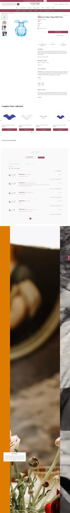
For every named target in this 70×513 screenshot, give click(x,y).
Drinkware (30, 10)
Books (43, 7)
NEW (17, 7)
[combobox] (10, 4)
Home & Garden (47, 10)
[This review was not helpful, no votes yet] (60, 179)
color (10, 168)
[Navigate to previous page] (28, 218)
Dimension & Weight (42, 60)
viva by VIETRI (22, 7)
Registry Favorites (36, 7)
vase (12, 168)
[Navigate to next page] (42, 218)
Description (40, 49)
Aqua (39, 25)
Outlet (53, 7)
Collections (29, 7)
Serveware (24, 10)
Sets (53, 10)
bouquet (18, 168)
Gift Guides (48, 7)
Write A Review (41, 157)
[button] (4, 16)
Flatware (35, 10)
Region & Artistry (42, 89)
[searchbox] (12, 164)
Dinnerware (18, 10)
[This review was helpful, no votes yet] (58, 179)
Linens (41, 10)
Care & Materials (41, 68)
